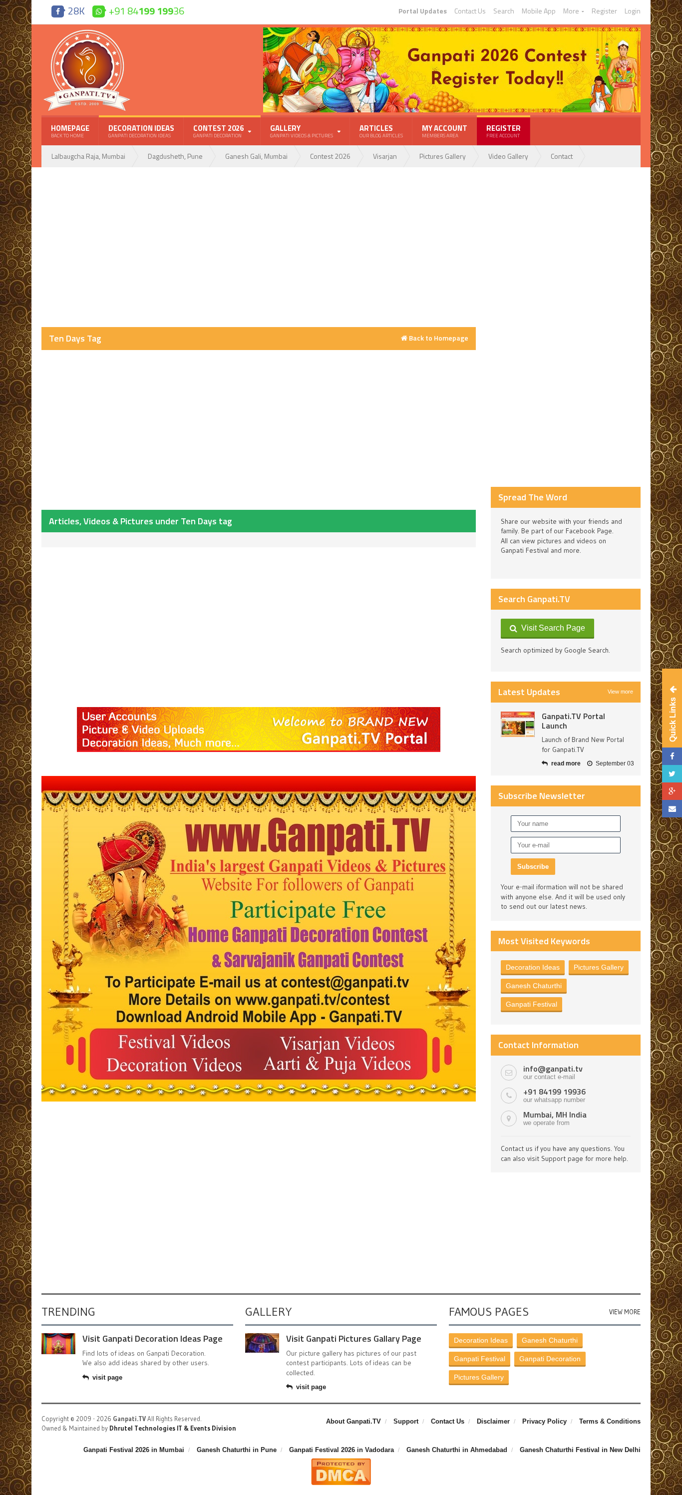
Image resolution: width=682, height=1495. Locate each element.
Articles (381, 130)
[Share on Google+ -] (672, 791)
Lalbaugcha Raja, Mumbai (88, 156)
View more (620, 692)
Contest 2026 (330, 156)
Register (604, 10)
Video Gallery (508, 156)
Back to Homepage (437, 338)
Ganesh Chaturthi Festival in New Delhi (580, 1450)
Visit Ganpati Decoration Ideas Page (152, 1338)
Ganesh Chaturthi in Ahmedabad (456, 1450)
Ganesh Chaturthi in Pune (237, 1450)
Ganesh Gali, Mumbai (256, 156)
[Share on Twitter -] (672, 773)
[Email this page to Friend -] (672, 808)
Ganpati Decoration (550, 1359)
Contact (562, 156)
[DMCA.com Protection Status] (341, 1462)
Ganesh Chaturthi (534, 986)
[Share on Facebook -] (672, 756)
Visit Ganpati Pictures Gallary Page (353, 1338)
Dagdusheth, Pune (175, 156)
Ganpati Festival (531, 1004)
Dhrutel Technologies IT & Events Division (172, 1428)
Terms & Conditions (610, 1421)
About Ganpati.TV (353, 1421)
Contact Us (470, 10)
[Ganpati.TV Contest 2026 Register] (452, 31)
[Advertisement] (258, 247)
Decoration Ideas (141, 130)
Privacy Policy (544, 1421)
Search (503, 10)
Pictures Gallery (442, 156)
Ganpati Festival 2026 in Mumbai (133, 1450)
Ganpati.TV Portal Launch (573, 721)
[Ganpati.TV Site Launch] (518, 724)
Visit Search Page (551, 628)
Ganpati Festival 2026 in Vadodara (341, 1450)
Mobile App (539, 10)
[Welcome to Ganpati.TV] (258, 711)
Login (633, 10)
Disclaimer (493, 1421)
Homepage (70, 130)
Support (405, 1421)
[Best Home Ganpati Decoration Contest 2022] (258, 779)
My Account (444, 130)
